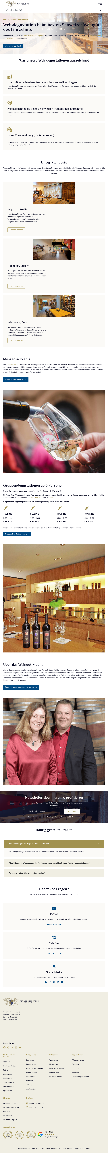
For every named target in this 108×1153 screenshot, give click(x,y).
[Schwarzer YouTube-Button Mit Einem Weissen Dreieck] (20, 1047)
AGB (69, 817)
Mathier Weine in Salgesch (34, 36)
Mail (51, 498)
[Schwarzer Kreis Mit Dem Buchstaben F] (46, 982)
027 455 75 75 (36, 498)
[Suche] (100, 10)
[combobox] (52, 10)
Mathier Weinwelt (13, 365)
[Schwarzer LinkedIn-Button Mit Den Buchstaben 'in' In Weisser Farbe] (58, 982)
